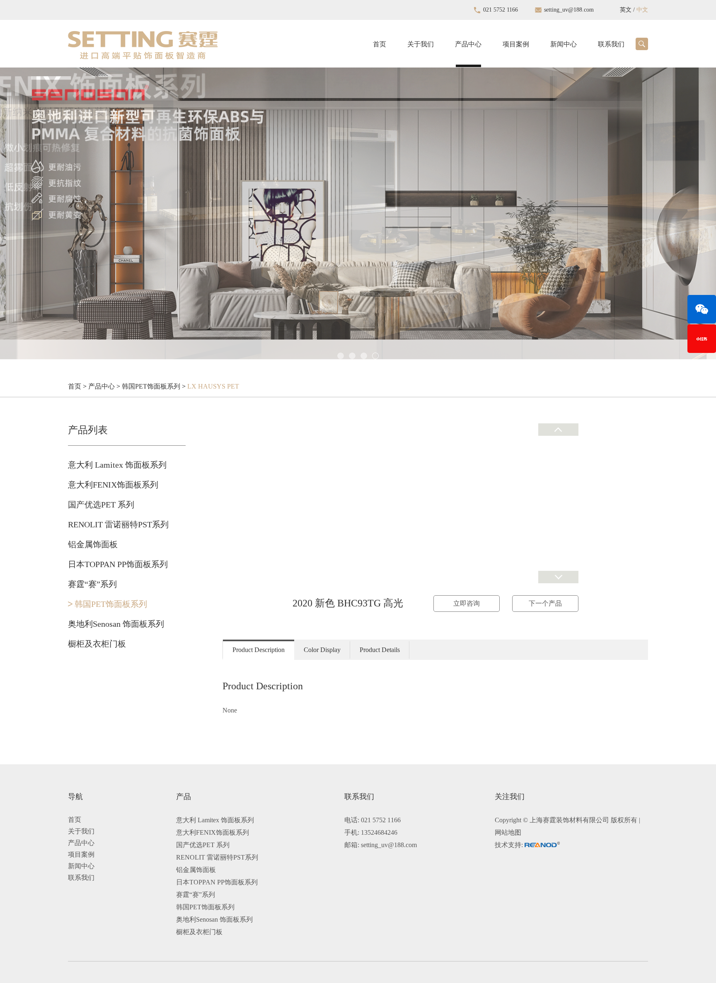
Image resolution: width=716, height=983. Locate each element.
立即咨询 (466, 603)
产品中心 (468, 44)
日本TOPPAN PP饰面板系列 (118, 564)
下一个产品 (545, 603)
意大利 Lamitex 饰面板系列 (117, 464)
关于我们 (420, 44)
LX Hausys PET (213, 386)
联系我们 (611, 44)
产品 (183, 796)
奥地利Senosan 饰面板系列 (116, 623)
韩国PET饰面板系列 (151, 386)
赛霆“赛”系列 (92, 584)
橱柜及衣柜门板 (97, 643)
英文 (625, 10)
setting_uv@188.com (569, 10)
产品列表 (88, 430)
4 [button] (375, 356)
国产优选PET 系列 (101, 504)
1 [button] (340, 356)
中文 (642, 10)
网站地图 (508, 832)
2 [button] (352, 356)
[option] (358, 202)
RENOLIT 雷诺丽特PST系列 (118, 524)
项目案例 (516, 44)
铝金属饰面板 (93, 544)
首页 (379, 44)
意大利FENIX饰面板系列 (113, 484)
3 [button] (363, 356)
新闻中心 (563, 44)
